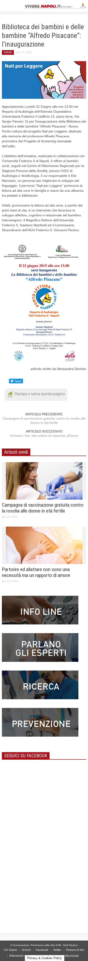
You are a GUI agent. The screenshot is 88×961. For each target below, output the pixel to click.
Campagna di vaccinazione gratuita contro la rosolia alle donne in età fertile (44, 421)
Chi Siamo (10, 950)
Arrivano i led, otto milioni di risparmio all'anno (44, 435)
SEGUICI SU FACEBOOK (25, 755)
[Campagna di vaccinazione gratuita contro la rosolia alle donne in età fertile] (44, 480)
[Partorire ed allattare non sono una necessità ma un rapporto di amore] (44, 545)
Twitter (57, 950)
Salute (8, 52)
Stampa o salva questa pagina (39, 394)
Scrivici (26, 950)
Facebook (42, 950)
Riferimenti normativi (22, 955)
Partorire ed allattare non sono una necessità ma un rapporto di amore (36, 572)
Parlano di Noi (75, 950)
